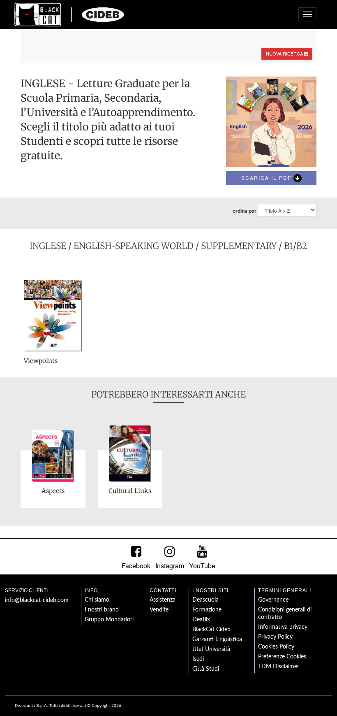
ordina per (244, 210)
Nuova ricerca (285, 53)
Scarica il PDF (267, 177)
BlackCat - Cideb (69, 14)
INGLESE (48, 245)
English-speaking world (134, 245)
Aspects (53, 491)
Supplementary (239, 245)
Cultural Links (129, 491)
